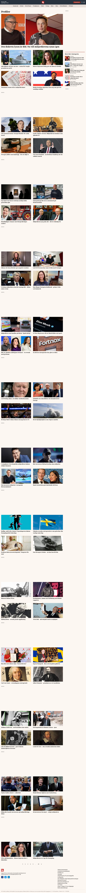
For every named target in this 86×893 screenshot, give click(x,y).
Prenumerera (77, 2)
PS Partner (60, 884)
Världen (21, 6)
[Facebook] (2, 877)
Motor (52, 6)
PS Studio (71, 6)
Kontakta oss (60, 872)
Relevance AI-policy (62, 880)
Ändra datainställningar (63, 887)
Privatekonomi (36, 6)
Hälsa (57, 6)
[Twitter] (5, 877)
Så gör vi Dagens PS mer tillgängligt (65, 886)
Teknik (42, 6)
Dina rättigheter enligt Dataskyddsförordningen (68, 878)
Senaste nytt (15, 6)
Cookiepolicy (60, 877)
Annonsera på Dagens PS (63, 881)
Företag (47, 6)
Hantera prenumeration (63, 869)
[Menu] (84, 2)
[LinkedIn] (9, 877)
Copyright (60, 874)
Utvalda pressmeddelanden (64, 871)
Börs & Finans (28, 6)
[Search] (82, 2)
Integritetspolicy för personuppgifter (66, 875)
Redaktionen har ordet (62, 883)
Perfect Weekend (63, 6)
